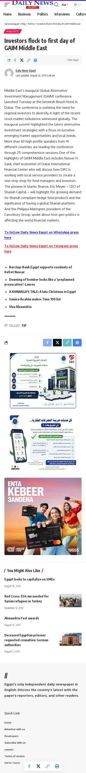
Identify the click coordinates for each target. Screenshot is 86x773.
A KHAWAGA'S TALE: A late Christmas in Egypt (42, 292)
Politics (13, 31)
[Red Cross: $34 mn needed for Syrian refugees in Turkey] (71, 600)
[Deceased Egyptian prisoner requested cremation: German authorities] (71, 639)
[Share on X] (22, 60)
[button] (8, 4)
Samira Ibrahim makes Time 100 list (35, 299)
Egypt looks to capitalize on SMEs (29, 579)
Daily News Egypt (26, 70)
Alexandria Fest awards (21, 618)
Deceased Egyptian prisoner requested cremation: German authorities (26, 640)
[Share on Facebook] (15, 60)
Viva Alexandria (20, 307)
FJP (24, 325)
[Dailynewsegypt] (32, 4)
